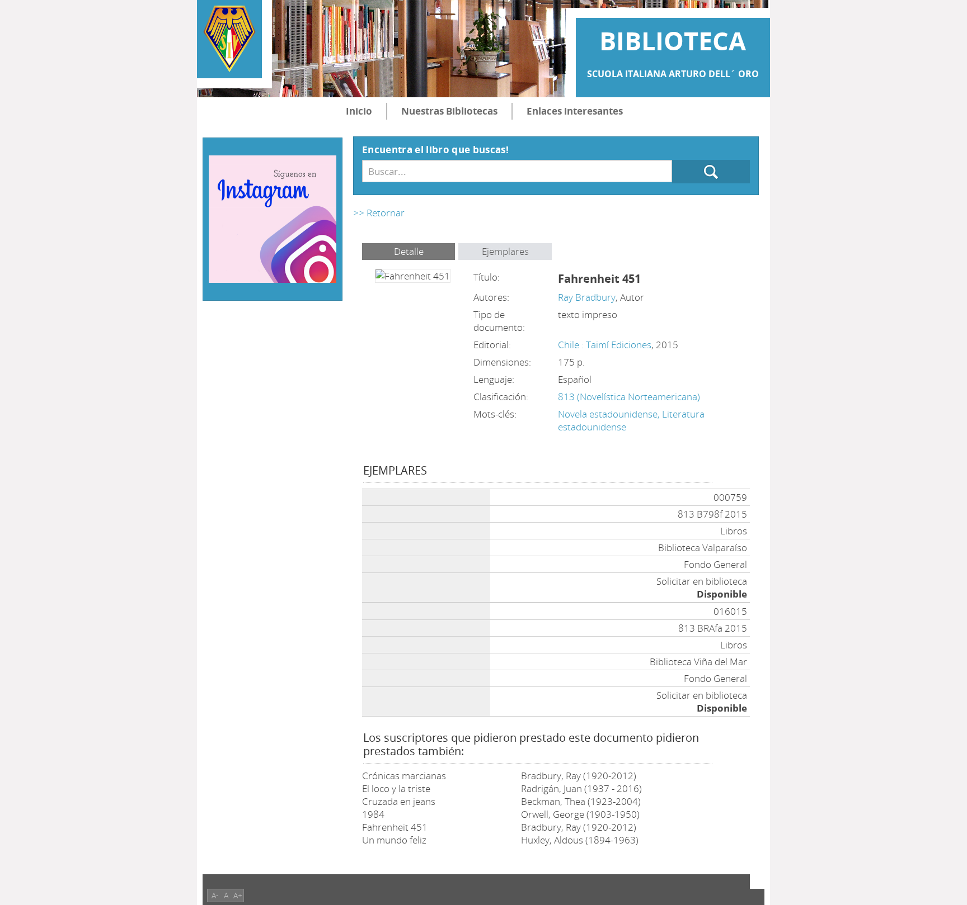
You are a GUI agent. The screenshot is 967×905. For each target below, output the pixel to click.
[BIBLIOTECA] (229, 39)
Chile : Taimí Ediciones (604, 344)
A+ (237, 895)
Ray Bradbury (587, 297)
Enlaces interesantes (575, 111)
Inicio (359, 111)
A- (215, 895)
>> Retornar (379, 212)
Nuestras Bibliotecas (449, 111)
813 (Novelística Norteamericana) (629, 396)
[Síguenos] (272, 217)
